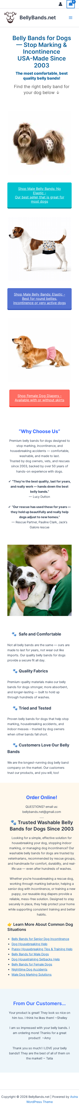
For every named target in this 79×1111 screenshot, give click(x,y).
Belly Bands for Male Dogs (30, 954)
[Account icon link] (60, 4)
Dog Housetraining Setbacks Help (36, 959)
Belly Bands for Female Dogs (32, 964)
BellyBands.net (38, 17)
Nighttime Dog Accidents (29, 969)
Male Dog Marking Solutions (32, 974)
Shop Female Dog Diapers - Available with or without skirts (39, 398)
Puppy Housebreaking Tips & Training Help (42, 949)
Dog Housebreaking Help (29, 944)
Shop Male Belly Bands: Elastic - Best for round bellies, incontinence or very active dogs (39, 298)
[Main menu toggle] (70, 17)
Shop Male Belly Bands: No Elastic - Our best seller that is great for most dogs (39, 195)
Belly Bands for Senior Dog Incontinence (40, 939)
